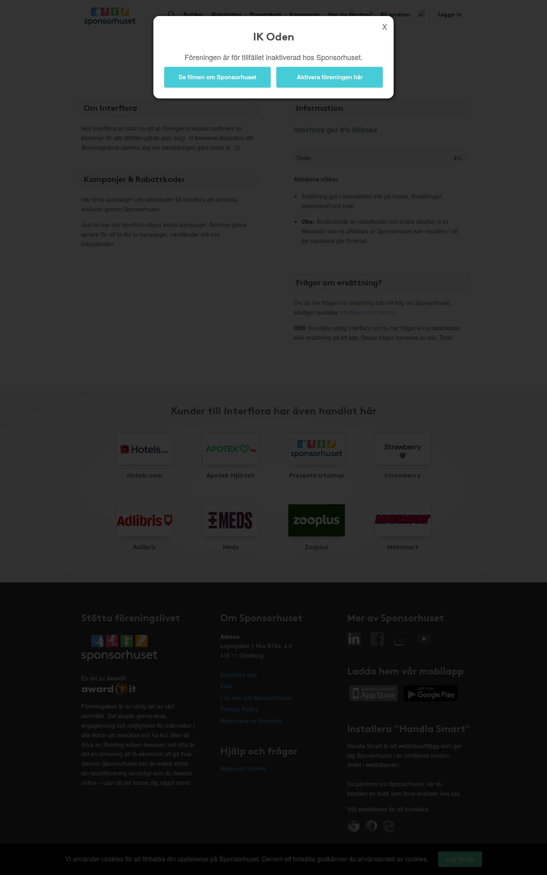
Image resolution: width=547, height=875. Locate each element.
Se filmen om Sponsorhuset (217, 76)
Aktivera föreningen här (330, 76)
